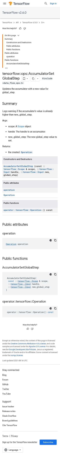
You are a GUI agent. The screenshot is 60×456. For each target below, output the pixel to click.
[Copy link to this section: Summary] (21, 104)
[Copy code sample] (55, 240)
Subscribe (48, 442)
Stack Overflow (9, 416)
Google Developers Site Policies (22, 349)
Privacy (14, 436)
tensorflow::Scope (14, 169)
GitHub (5, 384)
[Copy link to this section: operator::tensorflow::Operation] (49, 302)
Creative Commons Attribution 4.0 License (28, 343)
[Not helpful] (24, 28)
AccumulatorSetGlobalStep (18, 166)
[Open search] (46, 3)
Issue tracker (8, 406)
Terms (5, 436)
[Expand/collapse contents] (18, 35)
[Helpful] (20, 28)
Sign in (53, 3)
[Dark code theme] (50, 240)
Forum (5, 380)
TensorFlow (7, 22)
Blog (4, 375)
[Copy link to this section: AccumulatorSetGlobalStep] (42, 268)
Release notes (8, 411)
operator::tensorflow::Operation (23, 210)
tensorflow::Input (34, 172)
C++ (42, 22)
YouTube (6, 394)
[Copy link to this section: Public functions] (31, 259)
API (17, 22)
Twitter (5, 389)
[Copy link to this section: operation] (19, 233)
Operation (26, 152)
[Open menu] (5, 3)
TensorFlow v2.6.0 (14, 13)
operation (9, 190)
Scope (21, 126)
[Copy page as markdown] (33, 78)
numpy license (17, 355)
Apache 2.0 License (37, 346)
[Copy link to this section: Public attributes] (32, 225)
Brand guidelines (10, 420)
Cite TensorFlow (9, 425)
